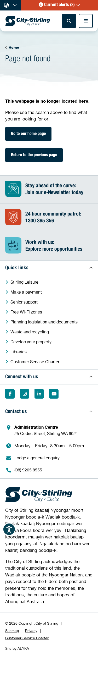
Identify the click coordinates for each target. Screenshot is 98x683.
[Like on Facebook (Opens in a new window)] (10, 394)
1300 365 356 (39, 221)
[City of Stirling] (27, 21)
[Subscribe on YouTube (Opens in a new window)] (54, 394)
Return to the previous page (34, 155)
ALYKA (23, 648)
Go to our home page (28, 134)
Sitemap (12, 630)
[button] (59, 5)
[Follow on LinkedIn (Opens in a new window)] (39, 394)
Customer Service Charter (27, 638)
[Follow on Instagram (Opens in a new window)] (24, 394)
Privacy (31, 630)
